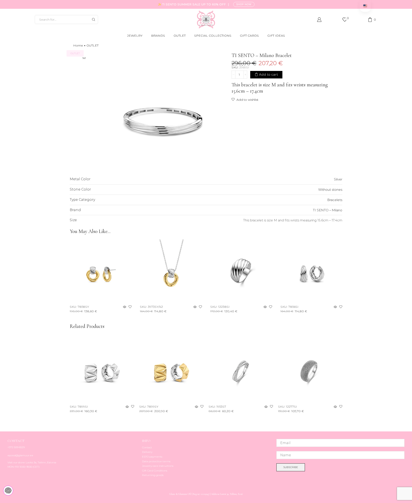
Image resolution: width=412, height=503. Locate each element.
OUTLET (180, 36)
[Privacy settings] (8, 490)
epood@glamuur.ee (20, 455)
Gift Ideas (276, 36)
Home (78, 45)
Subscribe (290, 467)
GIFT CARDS (249, 36)
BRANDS (158, 36)
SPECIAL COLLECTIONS (212, 36)
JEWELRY (134, 36)
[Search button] (93, 19)
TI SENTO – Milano (327, 210)
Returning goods (153, 475)
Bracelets (334, 200)
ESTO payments (152, 456)
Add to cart (268, 74)
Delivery (147, 451)
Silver (338, 179)
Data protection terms (156, 461)
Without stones (330, 190)
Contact (147, 447)
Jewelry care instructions (157, 465)
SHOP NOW (243, 4)
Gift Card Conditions (154, 470)
